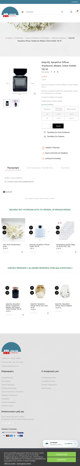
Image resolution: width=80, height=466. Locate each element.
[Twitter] (6, 423)
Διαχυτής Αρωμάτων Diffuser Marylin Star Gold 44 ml (39, 305)
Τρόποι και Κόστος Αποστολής (12, 392)
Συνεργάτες (5, 399)
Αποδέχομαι (61, 454)
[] (22, 251)
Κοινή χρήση (51, 72)
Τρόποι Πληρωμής (8, 385)
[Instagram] (12, 423)
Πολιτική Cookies (7, 406)
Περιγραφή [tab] (13, 167)
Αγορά (58, 126)
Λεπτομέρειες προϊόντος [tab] (40, 167)
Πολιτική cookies (10, 463)
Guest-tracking (46, 388)
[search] (62, 12)
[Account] (71, 12)
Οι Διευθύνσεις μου (48, 381)
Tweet (54, 72)
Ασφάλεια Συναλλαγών (9, 395)
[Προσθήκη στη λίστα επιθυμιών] (4, 227)
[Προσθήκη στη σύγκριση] (4, 232)
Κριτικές (65, 167)
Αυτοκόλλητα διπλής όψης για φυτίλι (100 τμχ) (65, 245)
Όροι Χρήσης (6, 381)
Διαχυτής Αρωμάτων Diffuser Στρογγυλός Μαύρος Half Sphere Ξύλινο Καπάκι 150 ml (13, 306)
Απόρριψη (61, 460)
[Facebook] (3, 423)
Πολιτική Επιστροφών (9, 388)
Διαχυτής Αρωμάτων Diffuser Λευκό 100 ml (39, 245)
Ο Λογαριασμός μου (48, 378)
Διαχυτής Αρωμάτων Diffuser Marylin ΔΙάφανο (63, 305)
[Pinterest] (9, 423)
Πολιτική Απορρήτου (8, 402)
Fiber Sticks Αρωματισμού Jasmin (11, 245)
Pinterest (57, 72)
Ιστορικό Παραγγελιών (49, 385)
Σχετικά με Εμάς (7, 378)
